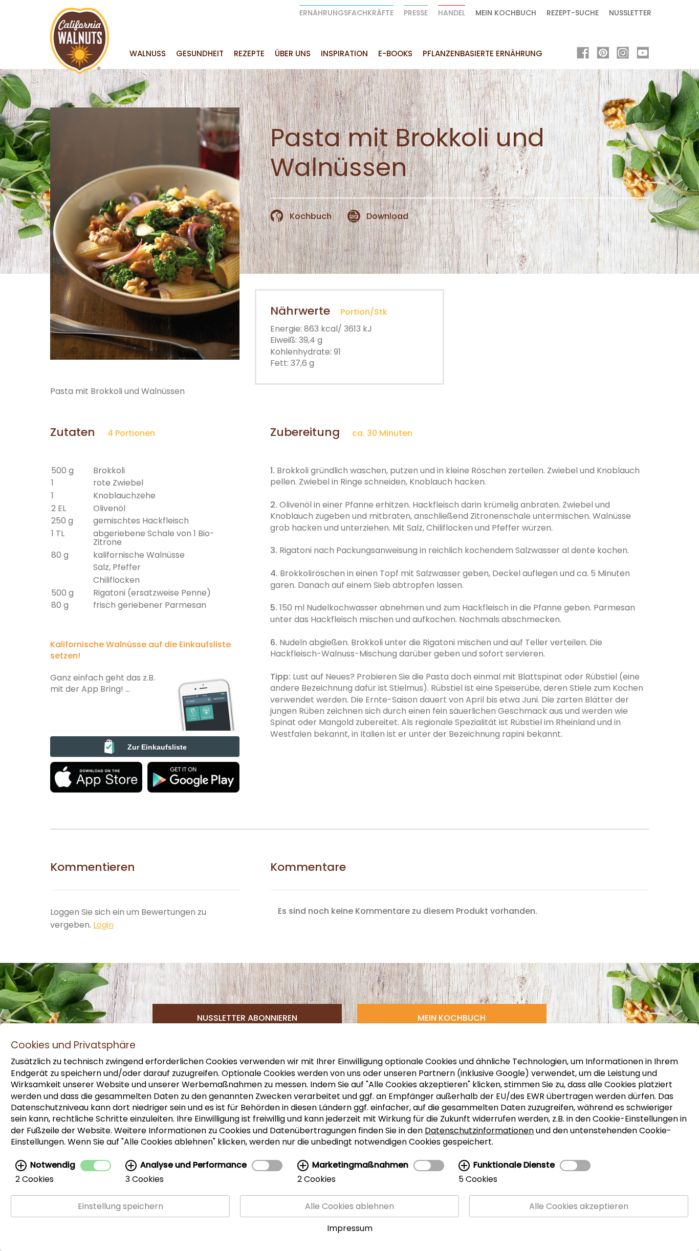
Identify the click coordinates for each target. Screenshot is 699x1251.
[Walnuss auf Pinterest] (603, 54)
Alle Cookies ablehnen (349, 1206)
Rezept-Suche (573, 13)
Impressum (350, 1229)
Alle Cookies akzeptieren (578, 1206)
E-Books (395, 53)
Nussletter (630, 13)
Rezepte (249, 53)
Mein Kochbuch (505, 13)
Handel (451, 13)
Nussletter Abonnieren (247, 1018)
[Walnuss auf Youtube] (643, 54)
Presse (416, 13)
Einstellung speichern (120, 1206)
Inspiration (344, 53)
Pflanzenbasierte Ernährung (482, 53)
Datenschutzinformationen (479, 1130)
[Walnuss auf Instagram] (623, 54)
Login (103, 925)
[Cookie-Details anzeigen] (21, 1165)
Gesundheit (200, 53)
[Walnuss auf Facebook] (583, 54)
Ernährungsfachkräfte (346, 13)
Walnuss (147, 53)
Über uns (293, 53)
